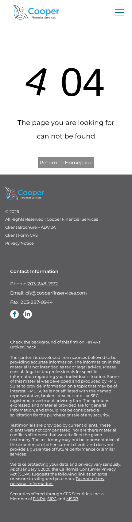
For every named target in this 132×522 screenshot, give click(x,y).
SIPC (51, 498)
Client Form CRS (21, 235)
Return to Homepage (66, 163)
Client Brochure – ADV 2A (30, 227)
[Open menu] (119, 12)
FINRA (39, 498)
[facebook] (14, 315)
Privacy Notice (19, 243)
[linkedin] (27, 315)
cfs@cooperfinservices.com (56, 293)
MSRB (72, 498)
